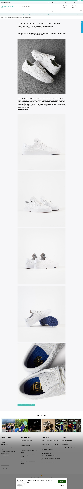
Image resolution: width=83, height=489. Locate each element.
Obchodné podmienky (5, 453)
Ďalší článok (31, 405)
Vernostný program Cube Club (70, 2)
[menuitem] (3, 11)
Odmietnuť (62, 485)
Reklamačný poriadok (5, 455)
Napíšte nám (49, 2)
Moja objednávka (55, 2)
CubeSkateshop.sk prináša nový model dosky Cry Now (51, 459)
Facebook (66, 448)
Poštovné (78, 2)
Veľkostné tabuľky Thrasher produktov (28, 461)
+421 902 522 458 (65, 444)
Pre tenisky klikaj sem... (23, 109)
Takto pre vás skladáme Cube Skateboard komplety (50, 441)
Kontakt (44, 2)
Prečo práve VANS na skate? (26, 440)
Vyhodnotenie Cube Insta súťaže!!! (48, 462)
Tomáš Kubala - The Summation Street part (50, 444)
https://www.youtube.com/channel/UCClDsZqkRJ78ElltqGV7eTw (71, 448)
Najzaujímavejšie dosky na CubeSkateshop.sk (50, 447)
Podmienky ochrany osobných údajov (8, 451)
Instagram (69, 448)
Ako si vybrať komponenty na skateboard (29, 450)
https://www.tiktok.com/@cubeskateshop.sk (74, 448)
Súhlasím (61, 481)
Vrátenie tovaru (61, 2)
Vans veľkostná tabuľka (25, 445)
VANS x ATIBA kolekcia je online (47, 449)
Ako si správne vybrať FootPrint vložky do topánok (29, 455)
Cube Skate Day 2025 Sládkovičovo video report (51, 455)
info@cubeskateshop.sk (66, 443)
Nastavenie (20, 484)
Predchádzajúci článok (22, 405)
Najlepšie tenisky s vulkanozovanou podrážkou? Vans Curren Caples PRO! (51, 452)
